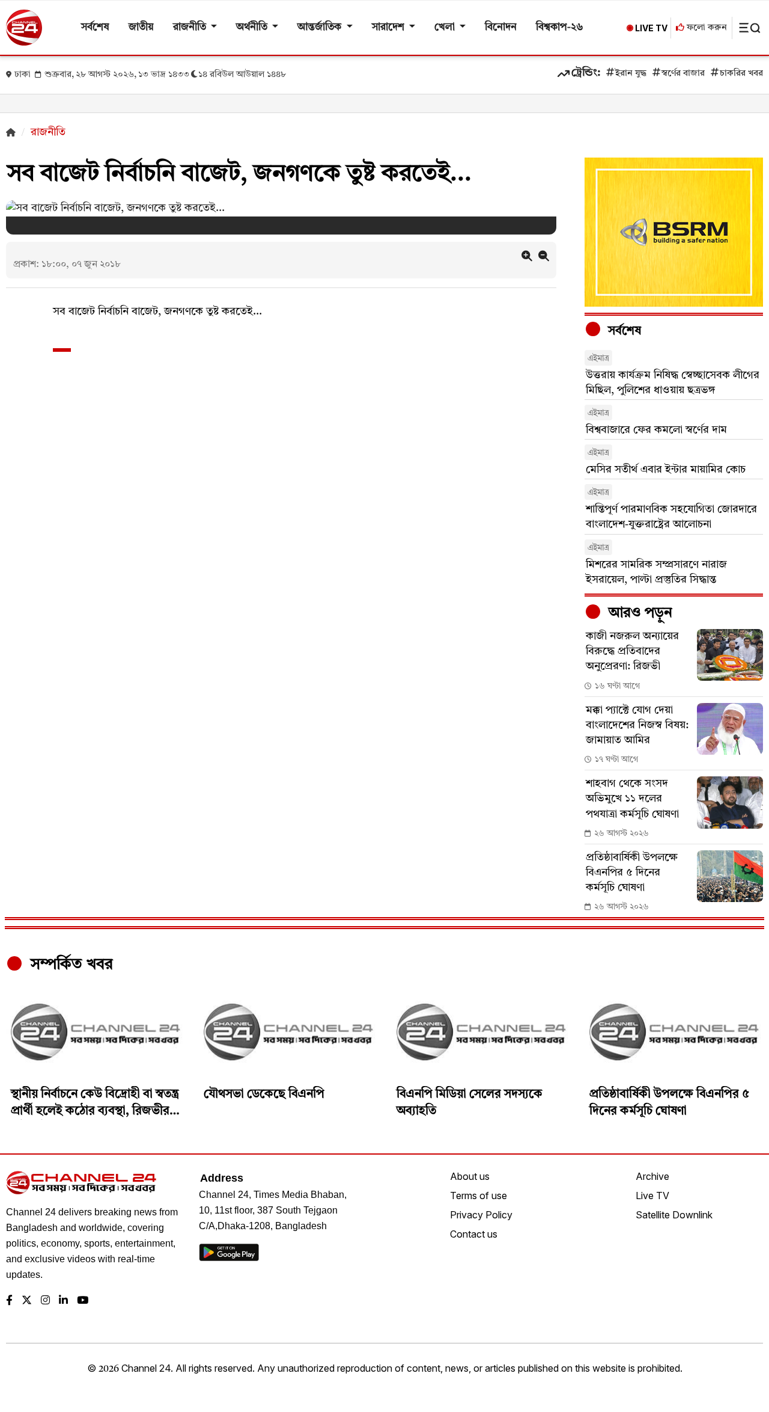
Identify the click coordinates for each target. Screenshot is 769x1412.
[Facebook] (9, 1301)
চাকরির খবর (741, 73)
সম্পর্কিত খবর (69, 964)
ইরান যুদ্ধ (630, 73)
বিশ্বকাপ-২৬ (559, 27)
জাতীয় (141, 27)
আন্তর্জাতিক (320, 27)
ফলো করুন (705, 27)
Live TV (652, 1195)
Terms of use (478, 1195)
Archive (652, 1176)
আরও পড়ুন (638, 613)
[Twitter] (27, 1301)
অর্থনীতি (253, 27)
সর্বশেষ (95, 27)
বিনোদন (501, 27)
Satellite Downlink (674, 1215)
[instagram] (45, 1301)
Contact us (473, 1234)
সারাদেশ (389, 27)
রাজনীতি (190, 27)
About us (470, 1176)
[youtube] (82, 1301)
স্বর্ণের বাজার (683, 73)
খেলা (445, 27)
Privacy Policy (481, 1215)
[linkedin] (63, 1301)
